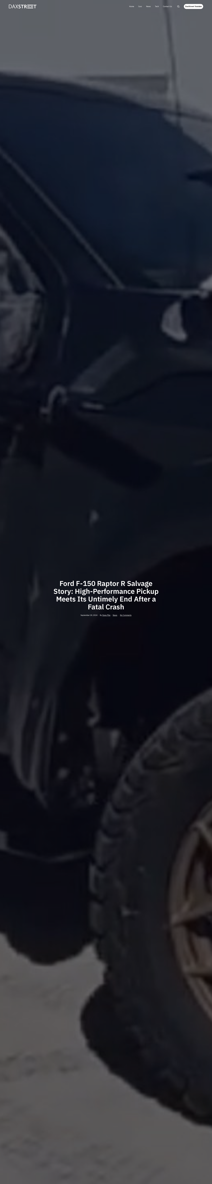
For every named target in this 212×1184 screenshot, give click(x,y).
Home (131, 6)
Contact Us (167, 6)
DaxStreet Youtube (193, 6)
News (148, 6)
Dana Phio (106, 615)
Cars (140, 6)
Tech (157, 6)
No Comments (126, 615)
